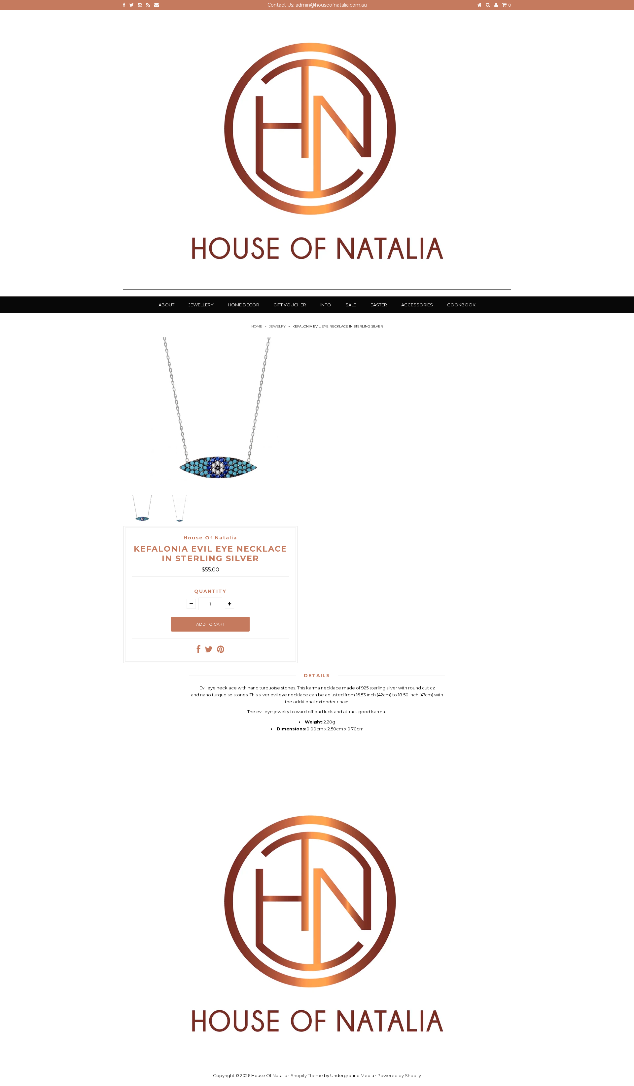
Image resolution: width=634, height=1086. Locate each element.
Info (325, 304)
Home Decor (243, 304)
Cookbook (461, 304)
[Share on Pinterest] (220, 650)
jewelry (277, 326)
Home (256, 326)
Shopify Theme (307, 1075)
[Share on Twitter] (209, 650)
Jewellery (201, 304)
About (166, 304)
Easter (378, 304)
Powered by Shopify (399, 1075)
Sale (350, 304)
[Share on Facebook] (198, 650)
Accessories (417, 304)
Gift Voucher (289, 304)
